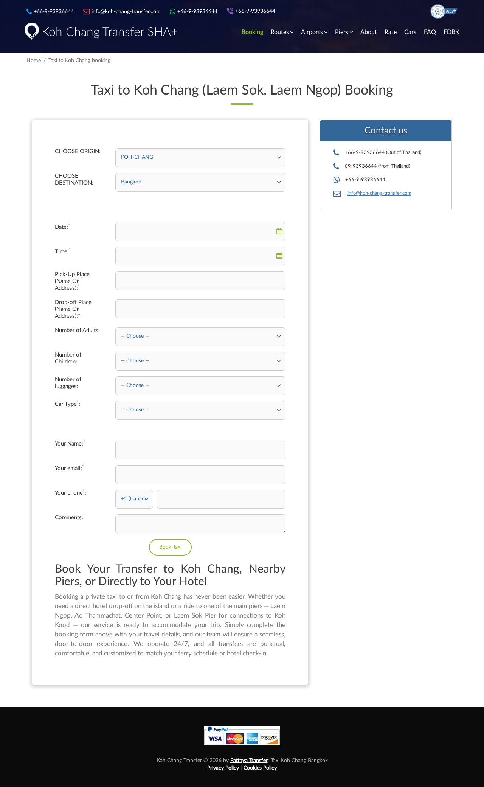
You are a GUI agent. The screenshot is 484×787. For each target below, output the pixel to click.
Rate (391, 32)
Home (33, 60)
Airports (312, 32)
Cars (410, 32)
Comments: (69, 517)
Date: (62, 227)
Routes (280, 32)
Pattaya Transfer (249, 760)
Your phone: (70, 493)
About (368, 32)
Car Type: (67, 404)
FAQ (430, 32)
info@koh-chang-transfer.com (379, 193)
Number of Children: (68, 358)
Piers (341, 32)
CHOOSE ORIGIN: (78, 151)
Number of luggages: (68, 383)
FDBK (451, 32)
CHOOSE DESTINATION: (74, 179)
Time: (63, 251)
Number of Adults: (77, 330)
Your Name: (70, 444)
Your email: (69, 468)
